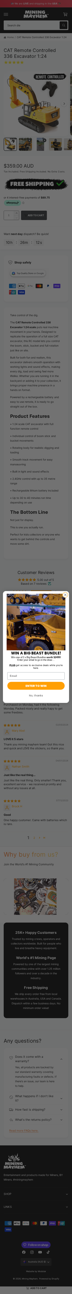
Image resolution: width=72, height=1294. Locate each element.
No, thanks (36, 695)
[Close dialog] (65, 594)
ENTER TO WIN (36, 686)
